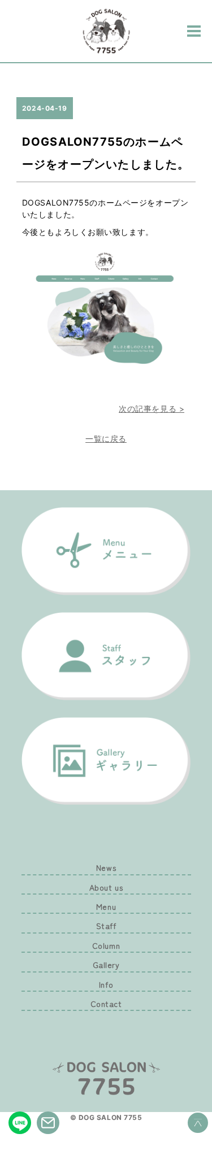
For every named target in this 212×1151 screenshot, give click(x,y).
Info (106, 984)
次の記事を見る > (151, 408)
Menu (106, 906)
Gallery (106, 964)
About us (106, 887)
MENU (194, 31)
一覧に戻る (106, 438)
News (106, 867)
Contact (106, 1003)
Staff (106, 925)
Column (106, 945)
